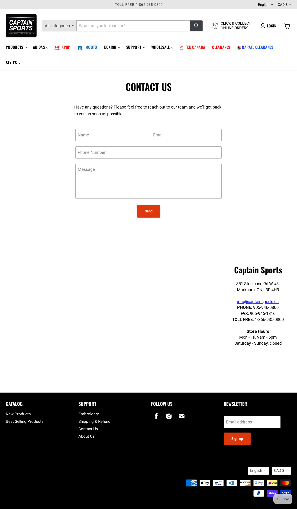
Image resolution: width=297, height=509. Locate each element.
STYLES (12, 63)
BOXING (110, 47)
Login (271, 26)
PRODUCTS (15, 47)
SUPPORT (134, 47)
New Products (18, 414)
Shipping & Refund (94, 421)
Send (148, 211)
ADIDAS (39, 47)
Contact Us (88, 428)
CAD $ (282, 5)
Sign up (237, 438)
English (263, 5)
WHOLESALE (161, 47)
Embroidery (88, 414)
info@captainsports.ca (258, 301)
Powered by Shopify (19, 476)
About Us (86, 436)
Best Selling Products (25, 421)
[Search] (196, 25)
